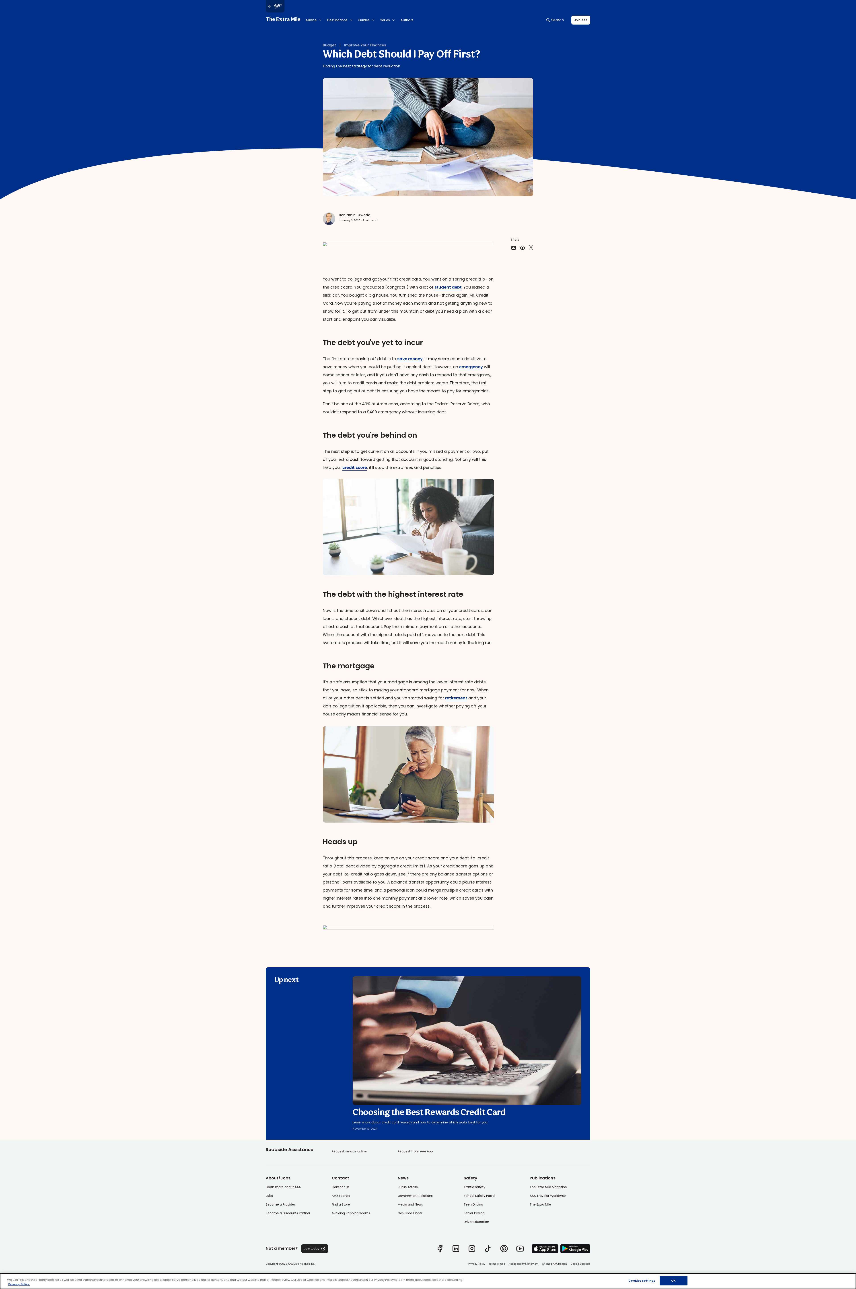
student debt (448, 287)
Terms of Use (497, 1264)
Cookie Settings (580, 1264)
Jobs (269, 1195)
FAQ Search (341, 1195)
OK (673, 1281)
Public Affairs (408, 1187)
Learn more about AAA (283, 1187)
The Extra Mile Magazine (548, 1187)
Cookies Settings (641, 1281)
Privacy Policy (476, 1264)
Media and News (410, 1204)
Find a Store (341, 1204)
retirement (456, 698)
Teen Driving (473, 1204)
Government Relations (415, 1195)
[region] (428, 1281)
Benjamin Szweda (354, 215)
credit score (354, 467)
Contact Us (340, 1187)
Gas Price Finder (410, 1213)
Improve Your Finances (365, 45)
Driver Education (476, 1222)
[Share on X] (531, 248)
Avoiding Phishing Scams (351, 1213)
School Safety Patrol (479, 1195)
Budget (329, 45)
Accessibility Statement (523, 1264)
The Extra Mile (283, 20)
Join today (311, 1248)
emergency (471, 367)
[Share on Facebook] (522, 248)
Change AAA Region (554, 1264)
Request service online (349, 1151)
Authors (407, 20)
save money (410, 359)
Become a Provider (280, 1204)
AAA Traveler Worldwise (548, 1195)
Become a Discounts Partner (288, 1213)
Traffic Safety (474, 1187)
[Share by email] (513, 248)
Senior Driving (474, 1213)
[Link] (439, 1248)
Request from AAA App (415, 1151)
